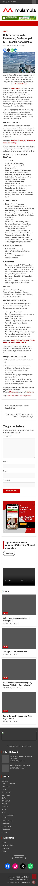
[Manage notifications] (33, 882)
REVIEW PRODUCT (8, 815)
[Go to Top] (34, 876)
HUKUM (4, 804)
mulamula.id (15, 88)
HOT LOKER (6, 801)
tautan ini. (30, 392)
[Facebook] (5, 50)
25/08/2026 (7, 654)
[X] (8, 50)
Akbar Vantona (17, 688)
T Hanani (15, 623)
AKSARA (5, 781)
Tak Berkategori (7, 821)
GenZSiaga (10, 396)
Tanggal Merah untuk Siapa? (15, 652)
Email (5, 471)
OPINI (3, 812)
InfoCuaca (18, 396)
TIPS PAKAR (6, 829)
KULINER (5, 807)
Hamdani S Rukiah (18, 46)
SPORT (4, 818)
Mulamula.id (13, 392)
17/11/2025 (7, 46)
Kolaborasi (5, 848)
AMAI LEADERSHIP (8, 784)
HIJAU (4, 798)
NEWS (5, 31)
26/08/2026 (7, 623)
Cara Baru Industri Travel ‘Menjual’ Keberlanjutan (17, 407)
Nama (5, 462)
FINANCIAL (5, 789)
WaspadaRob (27, 396)
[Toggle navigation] (4, 23)
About (4, 843)
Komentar (7, 436)
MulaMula (24, 877)
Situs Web (6, 480)
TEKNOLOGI (6, 824)
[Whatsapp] (12, 50)
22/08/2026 (7, 721)
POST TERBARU (10, 752)
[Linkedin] (15, 50)
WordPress (26, 882)
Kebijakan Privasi (7, 845)
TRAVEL (4, 832)
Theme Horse (21, 880)
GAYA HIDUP (6, 795)
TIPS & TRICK (6, 827)
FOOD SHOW (6, 792)
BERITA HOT (6, 787)
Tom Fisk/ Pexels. (21, 84)
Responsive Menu (34, 2)
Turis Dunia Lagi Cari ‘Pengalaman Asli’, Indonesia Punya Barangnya (19, 416)
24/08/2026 (7, 688)
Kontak (4, 851)
